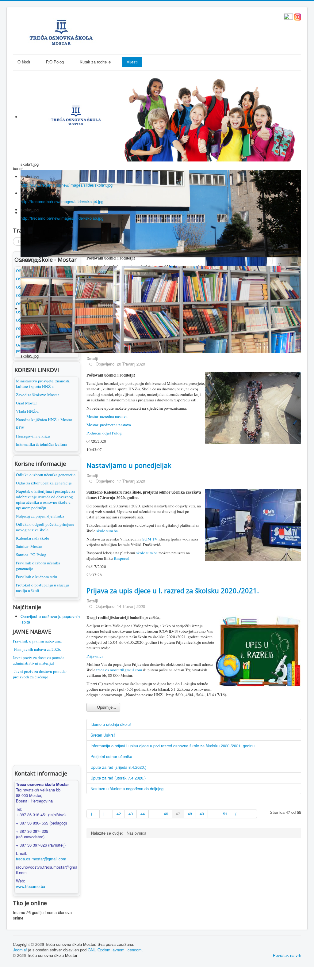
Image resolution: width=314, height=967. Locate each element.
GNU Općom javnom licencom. (115, 950)
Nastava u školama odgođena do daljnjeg (126, 788)
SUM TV (150, 539)
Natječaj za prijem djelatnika (40, 516)
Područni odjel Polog (104, 433)
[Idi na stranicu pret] (106, 814)
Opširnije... (106, 707)
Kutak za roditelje (95, 62)
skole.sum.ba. (107, 530)
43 (130, 814)
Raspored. (122, 558)
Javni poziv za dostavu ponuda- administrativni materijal (39, 660)
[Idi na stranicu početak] (93, 814)
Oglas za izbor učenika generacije (44, 483)
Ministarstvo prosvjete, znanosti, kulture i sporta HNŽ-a (43, 383)
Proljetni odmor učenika (111, 756)
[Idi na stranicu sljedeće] (237, 814)
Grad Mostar (26, 403)
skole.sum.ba (146, 553)
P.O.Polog (55, 62)
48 (190, 814)
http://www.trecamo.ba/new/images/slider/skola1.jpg (67, 185)
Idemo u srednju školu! (110, 724)
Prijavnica (94, 656)
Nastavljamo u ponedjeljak (128, 465)
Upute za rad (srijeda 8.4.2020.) (118, 767)
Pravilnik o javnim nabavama (37, 641)
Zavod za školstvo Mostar (37, 394)
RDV (20, 427)
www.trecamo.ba (30, 886)
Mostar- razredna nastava (107, 416)
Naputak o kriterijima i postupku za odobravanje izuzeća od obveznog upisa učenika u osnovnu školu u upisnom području (45, 499)
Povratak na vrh (287, 955)
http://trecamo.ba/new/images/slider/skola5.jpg (62, 218)
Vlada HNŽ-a (27, 411)
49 (202, 814)
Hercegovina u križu (33, 436)
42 (119, 814)
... (154, 814)
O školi (23, 62)
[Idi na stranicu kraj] (250, 814)
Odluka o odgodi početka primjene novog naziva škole (45, 527)
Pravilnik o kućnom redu (36, 576)
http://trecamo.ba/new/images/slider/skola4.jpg (62, 201)
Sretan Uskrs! (102, 735)
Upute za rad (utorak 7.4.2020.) (118, 778)
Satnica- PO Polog (31, 554)
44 (142, 814)
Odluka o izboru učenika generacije (45, 474)
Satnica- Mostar (29, 546)
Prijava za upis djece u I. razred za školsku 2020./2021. (172, 590)
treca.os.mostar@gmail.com (41, 859)
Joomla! (20, 950)
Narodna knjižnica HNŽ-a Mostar (44, 419)
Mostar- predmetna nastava (108, 424)
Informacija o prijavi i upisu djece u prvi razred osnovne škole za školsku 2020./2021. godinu (172, 746)
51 (225, 814)
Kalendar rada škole (32, 538)
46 (166, 814)
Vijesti (132, 62)
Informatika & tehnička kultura (41, 444)
